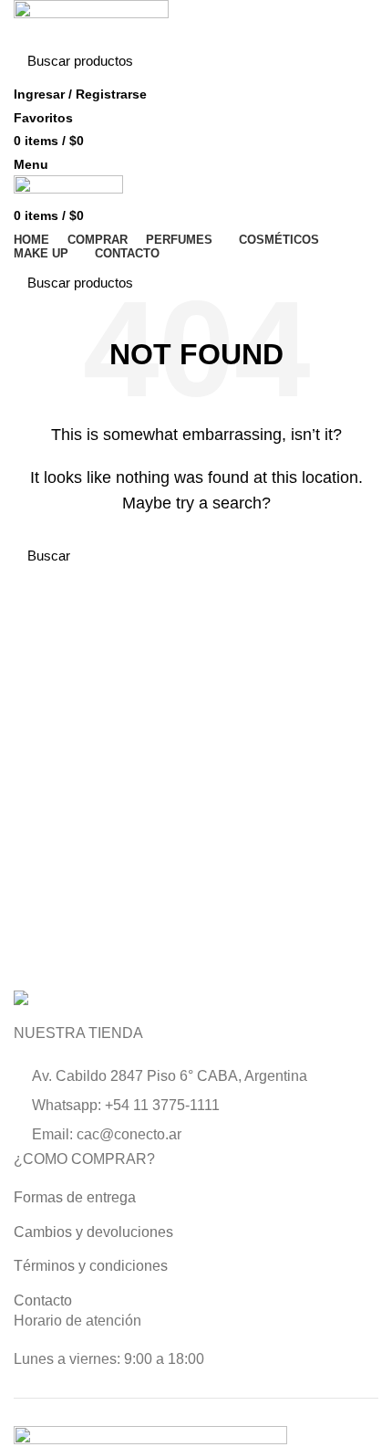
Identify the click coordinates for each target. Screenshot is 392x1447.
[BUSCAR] (354, 61)
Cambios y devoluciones (93, 1232)
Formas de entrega (75, 1197)
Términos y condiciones (91, 1266)
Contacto (43, 1300)
